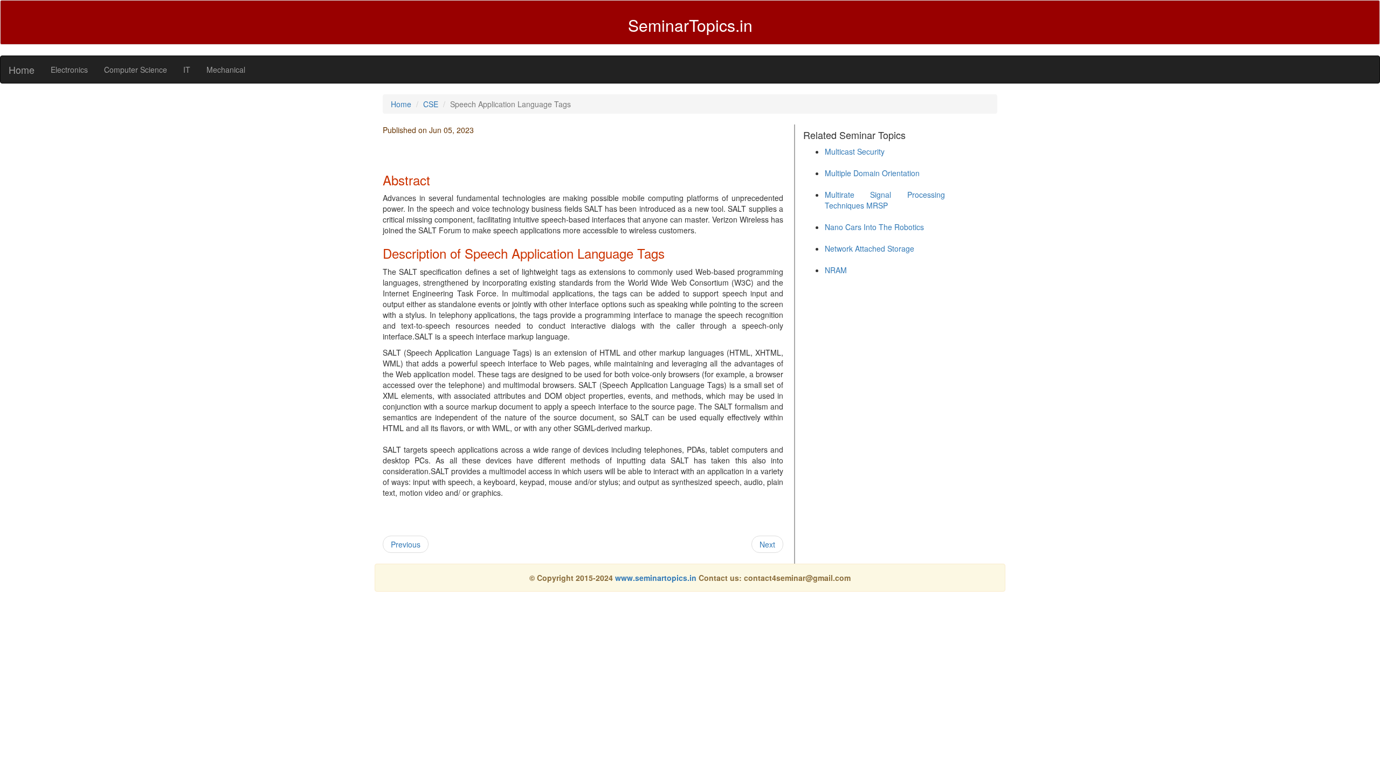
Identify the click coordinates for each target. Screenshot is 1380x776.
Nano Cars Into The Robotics (874, 226)
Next (767, 544)
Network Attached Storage (869, 248)
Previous (405, 544)
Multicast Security (855, 151)
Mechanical (225, 69)
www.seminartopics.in (657, 577)
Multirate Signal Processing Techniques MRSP (885, 200)
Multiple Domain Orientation (872, 173)
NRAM (836, 270)
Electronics (69, 69)
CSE (430, 104)
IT (186, 69)
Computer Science (135, 69)
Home (21, 70)
